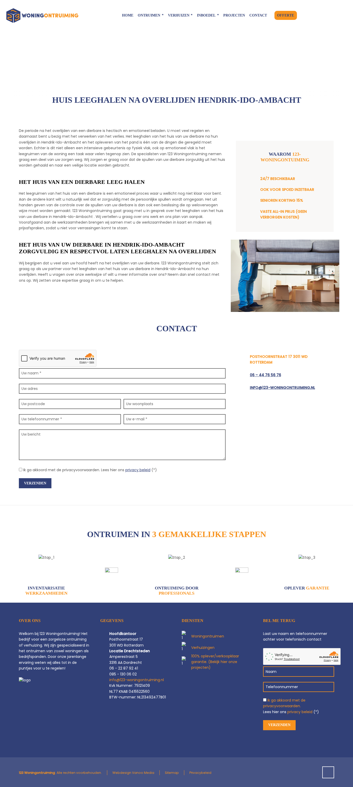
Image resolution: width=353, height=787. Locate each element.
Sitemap (172, 772)
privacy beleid (137, 470)
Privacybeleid (200, 772)
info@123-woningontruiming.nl (282, 387)
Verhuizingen (202, 647)
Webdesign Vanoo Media (133, 772)
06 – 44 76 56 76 (265, 374)
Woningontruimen (207, 636)
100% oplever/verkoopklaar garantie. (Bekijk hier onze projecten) (215, 662)
